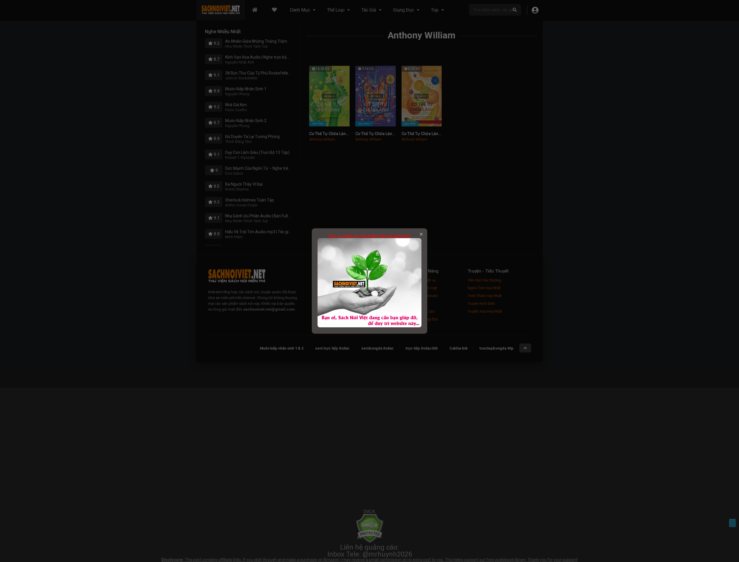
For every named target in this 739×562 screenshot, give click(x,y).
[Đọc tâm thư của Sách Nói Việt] (369, 326)
